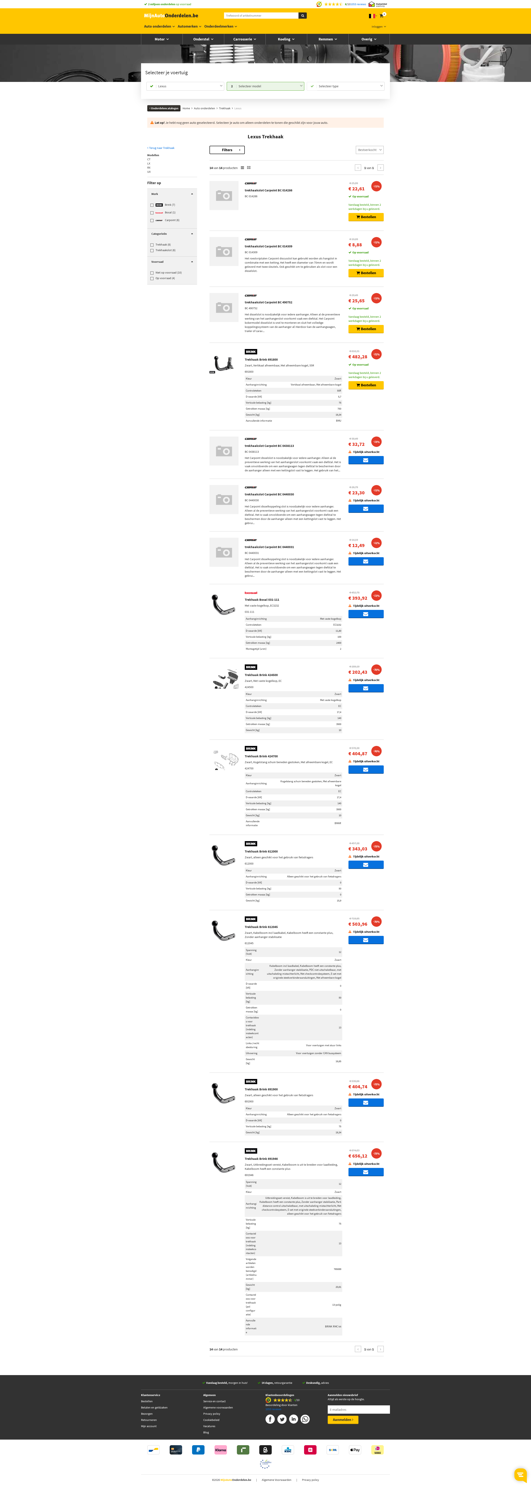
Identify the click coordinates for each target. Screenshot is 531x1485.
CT (149, 159)
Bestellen (147, 1401)
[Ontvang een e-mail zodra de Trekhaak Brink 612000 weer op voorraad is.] (366, 865)
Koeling (284, 39)
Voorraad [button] (157, 262)
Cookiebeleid (211, 1420)
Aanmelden (342, 1419)
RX (148, 167)
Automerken (188, 26)
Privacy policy (211, 1414)
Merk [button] (154, 194)
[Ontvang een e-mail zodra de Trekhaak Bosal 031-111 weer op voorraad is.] (366, 614)
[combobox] (190, 86)
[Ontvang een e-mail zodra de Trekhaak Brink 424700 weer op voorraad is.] (366, 769)
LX (148, 163)
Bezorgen (147, 1414)
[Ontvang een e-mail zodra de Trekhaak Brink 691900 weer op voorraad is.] (366, 1102)
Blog (206, 1432)
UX (149, 172)
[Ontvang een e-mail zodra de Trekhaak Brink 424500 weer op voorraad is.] (366, 688)
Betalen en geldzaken (154, 1407)
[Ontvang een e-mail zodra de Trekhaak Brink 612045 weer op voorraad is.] (366, 940)
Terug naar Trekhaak (161, 148)
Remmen (326, 39)
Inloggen (377, 26)
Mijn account (149, 1426)
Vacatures (209, 1426)
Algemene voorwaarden (218, 1407)
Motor (160, 39)
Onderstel (201, 39)
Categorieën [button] (159, 234)
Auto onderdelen (157, 26)
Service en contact (214, 1401)
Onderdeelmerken (218, 26)
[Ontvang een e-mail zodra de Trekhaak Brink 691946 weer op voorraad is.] (366, 1172)
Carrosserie (243, 39)
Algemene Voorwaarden (276, 1480)
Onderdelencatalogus (164, 108)
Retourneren (149, 1420)
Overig (367, 39)
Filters (227, 149)
